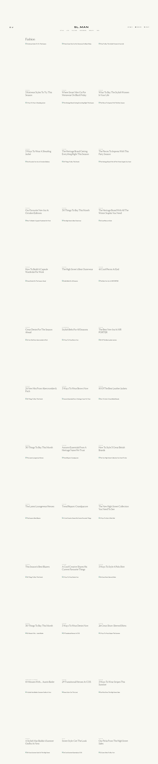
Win (98, 30)
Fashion (27, 90)
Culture (74, 30)
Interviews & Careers (31, 679)
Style (62, 30)
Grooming (83, 30)
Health (91, 30)
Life (67, 30)
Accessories (65, 327)
